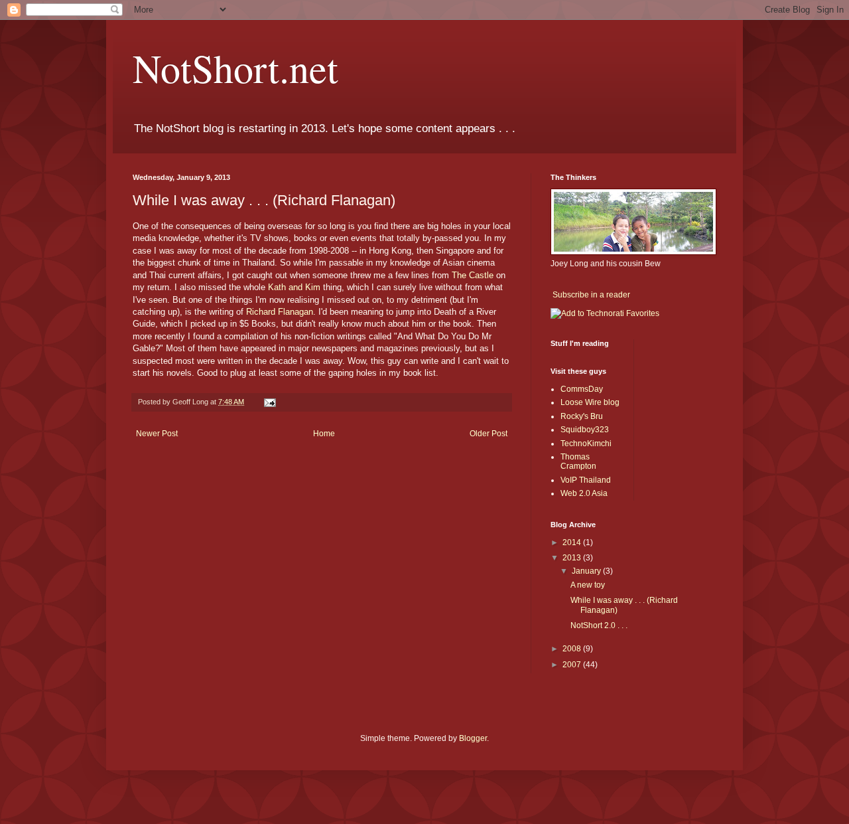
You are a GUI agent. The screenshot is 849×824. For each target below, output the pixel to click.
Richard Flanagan (279, 312)
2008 (572, 648)
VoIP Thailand (585, 480)
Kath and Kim (294, 287)
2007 (572, 664)
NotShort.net (235, 67)
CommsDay (581, 389)
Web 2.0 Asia (584, 493)
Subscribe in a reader (591, 294)
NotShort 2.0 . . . (598, 625)
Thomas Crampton (578, 461)
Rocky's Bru (581, 416)
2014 (572, 542)
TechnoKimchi (586, 443)
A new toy (587, 585)
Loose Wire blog (590, 402)
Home (324, 433)
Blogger (473, 738)
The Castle (472, 275)
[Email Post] (269, 402)
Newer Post (157, 433)
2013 (572, 557)
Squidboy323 (584, 429)
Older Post (488, 433)
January (587, 571)
